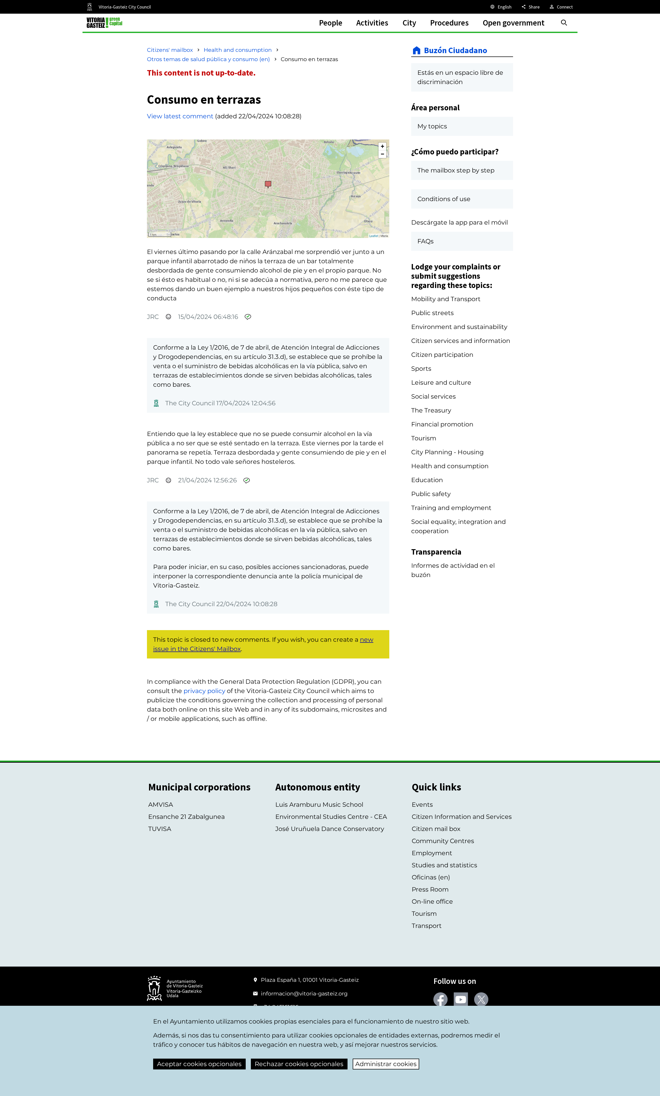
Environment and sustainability (459, 327)
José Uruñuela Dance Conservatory (329, 829)
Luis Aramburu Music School (319, 804)
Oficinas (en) (431, 877)
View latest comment (180, 116)
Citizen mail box (436, 829)
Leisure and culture (441, 382)
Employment (432, 853)
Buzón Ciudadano (455, 50)
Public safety (431, 494)
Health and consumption (238, 50)
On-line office (432, 901)
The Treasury (431, 410)
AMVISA (160, 804)
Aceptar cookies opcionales (199, 1064)
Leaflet (373, 236)
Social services (433, 396)
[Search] (564, 23)
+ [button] (382, 146)
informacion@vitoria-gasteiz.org (304, 993)
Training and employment (451, 508)
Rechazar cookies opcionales (299, 1064)
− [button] (382, 154)
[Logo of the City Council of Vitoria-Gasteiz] (175, 989)
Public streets (432, 313)
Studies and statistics (444, 865)
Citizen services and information (460, 340)
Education (427, 480)
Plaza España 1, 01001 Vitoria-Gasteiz (310, 980)
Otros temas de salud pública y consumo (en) (208, 59)
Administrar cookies (386, 1064)
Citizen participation (442, 354)
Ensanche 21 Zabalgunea (186, 816)
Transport (427, 925)
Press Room (430, 889)
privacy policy (204, 691)
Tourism (423, 438)
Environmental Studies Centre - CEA (331, 816)
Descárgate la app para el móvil (459, 222)
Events (422, 804)
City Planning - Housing (447, 452)
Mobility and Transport (446, 299)
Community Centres (443, 841)
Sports (421, 368)
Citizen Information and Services (462, 816)
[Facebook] (440, 999)
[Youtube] (461, 999)
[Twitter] (481, 999)
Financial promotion (442, 424)
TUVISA (159, 829)
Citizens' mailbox (170, 50)
